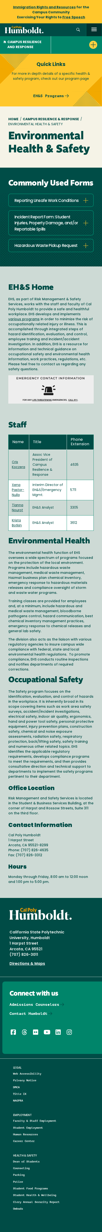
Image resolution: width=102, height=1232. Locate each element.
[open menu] (94, 30)
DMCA (16, 1087)
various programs (24, 319)
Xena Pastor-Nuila (18, 490)
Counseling (21, 1168)
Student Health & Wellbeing (34, 1195)
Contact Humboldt (28, 1013)
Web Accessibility (27, 1073)
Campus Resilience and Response (24, 44)
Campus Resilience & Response (51, 119)
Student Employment (28, 1127)
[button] (78, 30)
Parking (19, 1175)
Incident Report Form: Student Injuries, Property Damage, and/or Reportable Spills (46, 223)
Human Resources (25, 1134)
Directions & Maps (27, 964)
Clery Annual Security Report (36, 1202)
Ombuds (18, 1208)
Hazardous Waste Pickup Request (46, 246)
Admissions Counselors (34, 1004)
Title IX (19, 1094)
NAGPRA (18, 1100)
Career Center (24, 1141)
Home (13, 119)
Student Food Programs (30, 1188)
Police (18, 1181)
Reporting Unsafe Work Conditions (46, 201)
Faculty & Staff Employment (34, 1120)
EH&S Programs (48, 96)
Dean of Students (26, 1161)
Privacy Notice (24, 1080)
